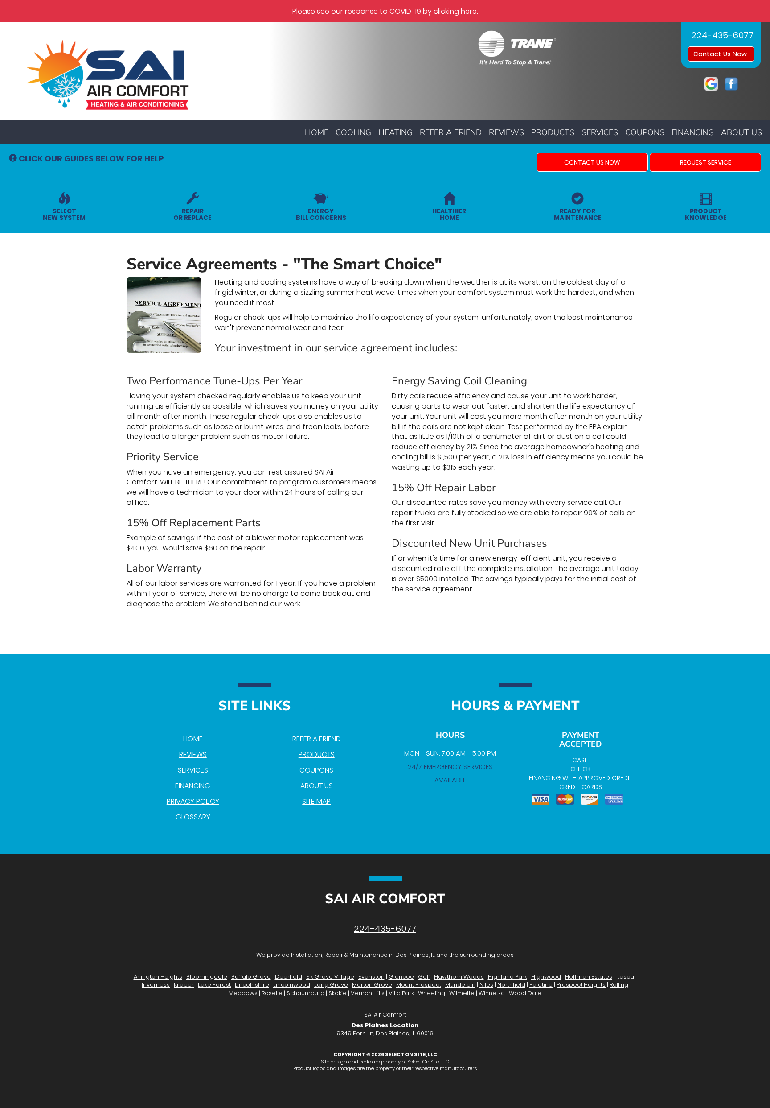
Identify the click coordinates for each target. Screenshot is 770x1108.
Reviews (506, 132)
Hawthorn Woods (459, 976)
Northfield (511, 984)
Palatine (541, 984)
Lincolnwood (291, 984)
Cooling (353, 132)
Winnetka (492, 993)
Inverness (156, 984)
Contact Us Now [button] (721, 54)
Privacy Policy (193, 801)
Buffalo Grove (251, 976)
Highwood (546, 976)
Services (600, 132)
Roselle (272, 993)
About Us (741, 132)
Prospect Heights (581, 984)
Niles (486, 984)
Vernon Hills (368, 993)
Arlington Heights (158, 976)
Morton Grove (372, 984)
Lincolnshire (252, 984)
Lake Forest (214, 984)
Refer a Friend (451, 132)
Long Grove (331, 984)
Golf (424, 976)
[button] (592, 162)
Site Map (316, 801)
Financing (693, 132)
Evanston (371, 976)
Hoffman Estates (588, 976)
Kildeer (184, 984)
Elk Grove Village (330, 976)
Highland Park (507, 976)
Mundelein (460, 984)
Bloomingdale (206, 976)
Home (316, 132)
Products (552, 132)
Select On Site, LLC (411, 1054)
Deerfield (288, 976)
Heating (395, 132)
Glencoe (401, 976)
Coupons (644, 132)
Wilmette (462, 993)
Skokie (337, 993)
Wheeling (431, 993)
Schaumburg (305, 993)
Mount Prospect (418, 984)
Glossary (193, 817)
